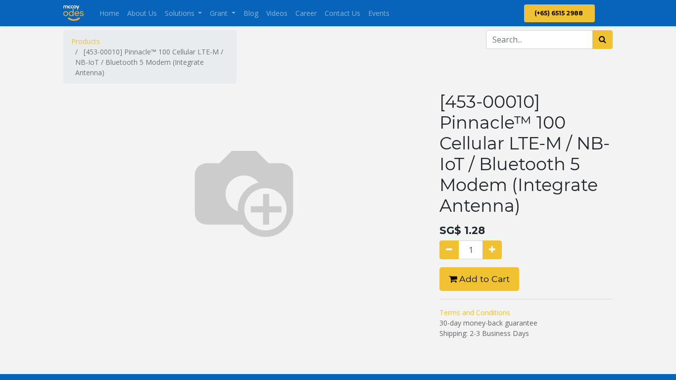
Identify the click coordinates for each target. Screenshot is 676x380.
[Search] (602, 39)
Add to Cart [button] (483, 279)
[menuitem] (109, 13)
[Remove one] (449, 249)
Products (85, 41)
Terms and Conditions (474, 312)
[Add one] (492, 249)
